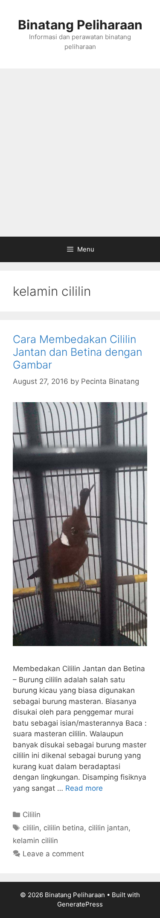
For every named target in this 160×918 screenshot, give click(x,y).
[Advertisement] (80, 152)
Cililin (32, 814)
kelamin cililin (35, 840)
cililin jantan (108, 828)
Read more (84, 788)
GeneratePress (80, 904)
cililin (31, 828)
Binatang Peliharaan (80, 24)
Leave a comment (53, 853)
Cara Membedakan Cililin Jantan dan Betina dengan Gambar (77, 352)
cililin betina (64, 828)
